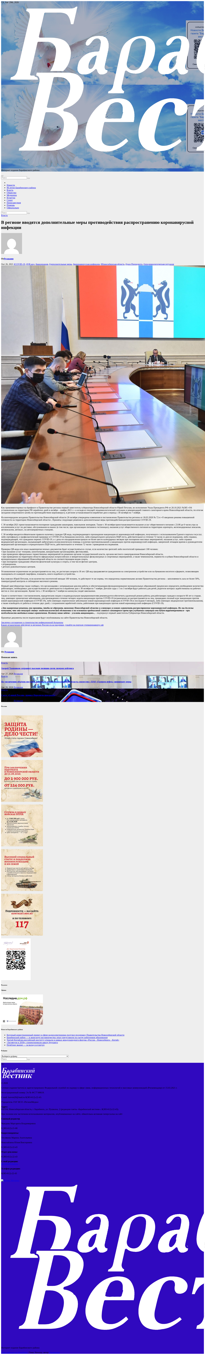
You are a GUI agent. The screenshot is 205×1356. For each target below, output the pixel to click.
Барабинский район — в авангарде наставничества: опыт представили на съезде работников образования (57, 1037)
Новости (11, 185)
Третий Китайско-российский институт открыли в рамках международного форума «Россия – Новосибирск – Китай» (63, 1040)
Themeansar (54, 1352)
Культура (11, 198)
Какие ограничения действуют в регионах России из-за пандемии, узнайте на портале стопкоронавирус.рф (52, 625)
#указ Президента (134, 264)
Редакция (9, 259)
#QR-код (30, 264)
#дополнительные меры (60, 264)
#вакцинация (42, 264)
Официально (13, 208)
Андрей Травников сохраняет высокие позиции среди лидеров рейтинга (37, 668)
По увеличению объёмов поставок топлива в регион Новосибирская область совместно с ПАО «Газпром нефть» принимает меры (66, 682)
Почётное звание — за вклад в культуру (26, 1045)
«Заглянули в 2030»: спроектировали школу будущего (32, 1042)
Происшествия (14, 203)
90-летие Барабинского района (21, 187)
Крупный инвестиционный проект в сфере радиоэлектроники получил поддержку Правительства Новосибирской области (65, 1035)
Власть (10, 190)
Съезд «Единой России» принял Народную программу (28, 695)
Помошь (11, 205)
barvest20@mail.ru (9, 1164)
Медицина (12, 195)
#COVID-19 (19, 264)
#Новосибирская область (112, 264)
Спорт (10, 200)
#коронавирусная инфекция (86, 264)
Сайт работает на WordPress (14, 1352)
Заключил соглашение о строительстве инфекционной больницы (32, 622)
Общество (11, 192)
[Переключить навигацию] (2, 175)
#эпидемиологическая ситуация (159, 264)
